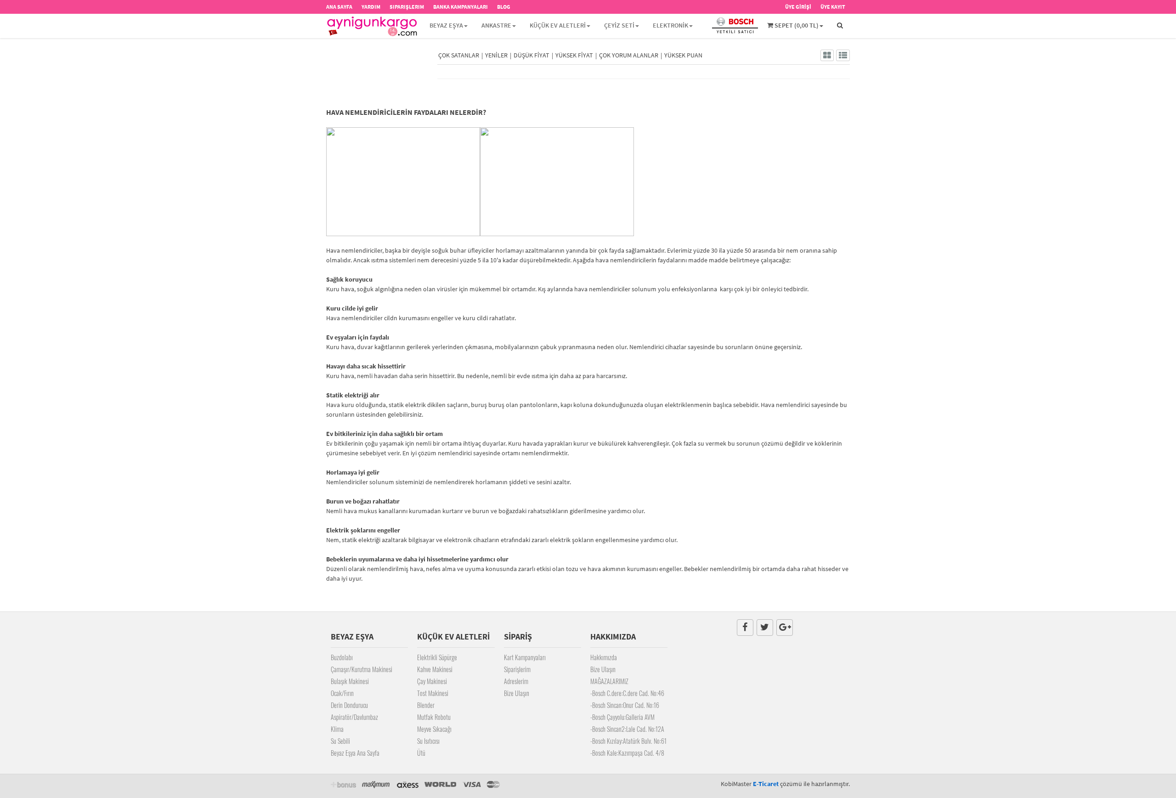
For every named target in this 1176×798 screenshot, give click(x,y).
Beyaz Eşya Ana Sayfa (355, 753)
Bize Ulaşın (516, 693)
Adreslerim (516, 681)
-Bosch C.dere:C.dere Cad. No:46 (627, 693)
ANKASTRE (496, 25)
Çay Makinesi (432, 681)
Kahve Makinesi (434, 669)
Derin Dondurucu (349, 705)
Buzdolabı (342, 657)
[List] (843, 55)
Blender (426, 705)
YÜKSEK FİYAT (574, 55)
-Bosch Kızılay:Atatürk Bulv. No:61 (628, 741)
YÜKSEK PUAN (683, 55)
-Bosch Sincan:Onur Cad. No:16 (624, 705)
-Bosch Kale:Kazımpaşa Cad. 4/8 (627, 753)
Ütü (421, 753)
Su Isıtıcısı (428, 741)
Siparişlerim (517, 669)
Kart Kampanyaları (525, 657)
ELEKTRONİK (670, 25)
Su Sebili (340, 741)
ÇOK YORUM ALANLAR (628, 55)
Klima (337, 729)
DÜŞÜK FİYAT (531, 55)
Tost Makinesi (432, 693)
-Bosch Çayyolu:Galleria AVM (622, 717)
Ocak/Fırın (342, 693)
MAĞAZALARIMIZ (609, 681)
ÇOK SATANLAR (458, 55)
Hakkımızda (603, 657)
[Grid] (827, 55)
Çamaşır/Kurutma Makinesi (361, 669)
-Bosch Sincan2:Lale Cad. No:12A (627, 729)
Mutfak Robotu (434, 717)
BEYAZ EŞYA (446, 25)
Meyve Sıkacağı (434, 729)
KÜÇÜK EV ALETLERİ (558, 25)
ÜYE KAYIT (832, 6)
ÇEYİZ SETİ (619, 25)
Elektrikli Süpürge (437, 657)
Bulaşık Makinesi (350, 681)
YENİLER (496, 55)
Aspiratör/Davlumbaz (354, 717)
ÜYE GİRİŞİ (798, 6)
